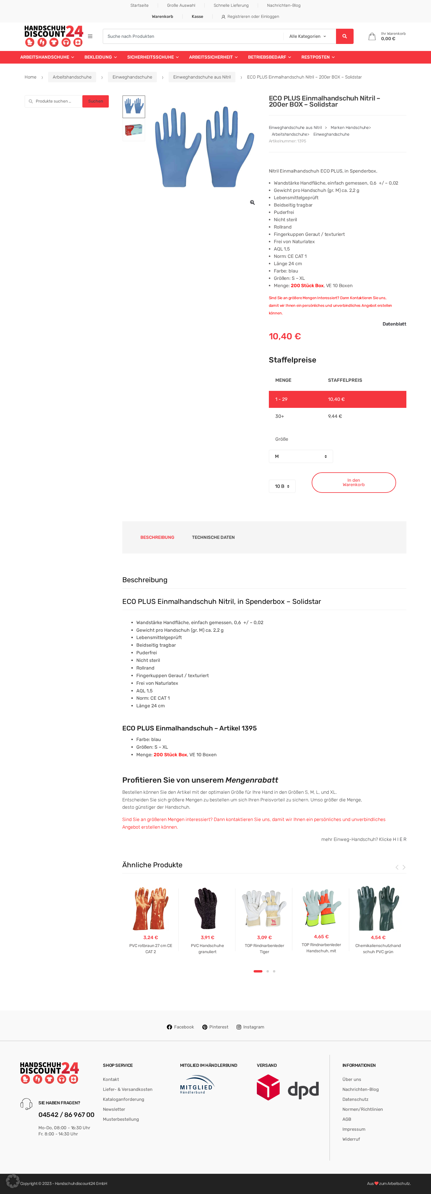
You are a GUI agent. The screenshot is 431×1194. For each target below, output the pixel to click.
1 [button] (258, 971)
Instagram (253, 1027)
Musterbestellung (121, 1119)
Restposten (315, 57)
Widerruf (351, 1139)
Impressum (353, 1129)
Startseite (139, 5)
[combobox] (191, 36)
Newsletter (114, 1109)
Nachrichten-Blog (284, 5)
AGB (346, 1119)
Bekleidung (98, 57)
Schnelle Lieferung (231, 5)
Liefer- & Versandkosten (127, 1089)
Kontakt (111, 1079)
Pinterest (218, 1027)
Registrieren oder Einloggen (253, 16)
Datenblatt (394, 324)
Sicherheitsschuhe (150, 57)
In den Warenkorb (354, 482)
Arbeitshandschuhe (44, 57)
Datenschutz (355, 1099)
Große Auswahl (181, 5)
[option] (202, 152)
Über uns (351, 1079)
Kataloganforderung (123, 1099)
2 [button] (268, 971)
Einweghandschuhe (132, 77)
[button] (252, 202)
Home (30, 77)
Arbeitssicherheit (211, 57)
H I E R (399, 839)
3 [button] (274, 971)
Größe (281, 439)
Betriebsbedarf (267, 57)
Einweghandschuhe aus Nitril (202, 77)
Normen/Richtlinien (362, 1109)
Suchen (95, 101)
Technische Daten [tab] (213, 537)
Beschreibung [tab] (157, 537)
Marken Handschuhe (350, 127)
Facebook (184, 1027)
